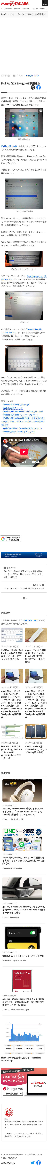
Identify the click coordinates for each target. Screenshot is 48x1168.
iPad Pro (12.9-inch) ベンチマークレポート (21, 415)
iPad (12, 14)
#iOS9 (37, 76)
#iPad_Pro (29, 76)
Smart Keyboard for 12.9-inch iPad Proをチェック (23, 411)
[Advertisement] (24, 43)
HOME (3, 14)
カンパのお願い (10, 1158)
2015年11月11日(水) (8, 76)
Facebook (8, 9)
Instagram (25, 9)
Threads (17, 9)
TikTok (42, 9)
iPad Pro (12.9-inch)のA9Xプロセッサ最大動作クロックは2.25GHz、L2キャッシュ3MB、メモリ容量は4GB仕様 (23, 421)
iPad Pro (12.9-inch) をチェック (16, 404)
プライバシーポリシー (13, 1154)
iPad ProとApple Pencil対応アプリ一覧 (19, 432)
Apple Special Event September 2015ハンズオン (22, 428)
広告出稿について (35, 1154)
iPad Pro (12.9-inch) (9, 146)
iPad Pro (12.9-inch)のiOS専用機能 (32, 14)
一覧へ (24, 598)
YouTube (35, 9)
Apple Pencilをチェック (13, 408)
